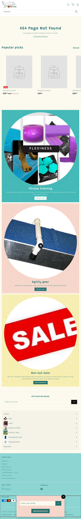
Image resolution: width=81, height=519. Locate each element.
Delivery (4, 464)
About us (5, 461)
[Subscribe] (58, 503)
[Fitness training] (40, 148)
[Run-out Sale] (40, 333)
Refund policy (6, 470)
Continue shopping (40, 36)
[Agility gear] (40, 242)
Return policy (6, 467)
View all (76, 48)
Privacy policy (6, 475)
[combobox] (40, 11)
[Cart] (72, 5)
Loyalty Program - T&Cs (10, 472)
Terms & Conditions (9, 478)
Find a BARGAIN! (40, 382)
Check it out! (40, 198)
